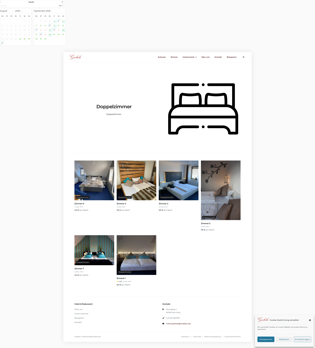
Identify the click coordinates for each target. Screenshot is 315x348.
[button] (310, 320)
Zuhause (162, 57)
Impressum (185, 337)
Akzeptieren (266, 339)
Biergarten (232, 57)
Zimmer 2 (163, 203)
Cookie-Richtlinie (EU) (232, 337)
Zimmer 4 (121, 203)
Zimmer (174, 57)
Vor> (61, 6)
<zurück (3, 6)
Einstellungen (302, 339)
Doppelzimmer (82, 197)
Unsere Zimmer (81, 314)
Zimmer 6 (79, 203)
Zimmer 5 (205, 223)
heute (31, 2)
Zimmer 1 (121, 278)
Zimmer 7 (79, 268)
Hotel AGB (197, 337)
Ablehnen (284, 339)
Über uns (205, 57)
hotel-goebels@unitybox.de (178, 324)
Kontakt (218, 57)
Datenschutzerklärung (212, 337)
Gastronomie (188, 57)
